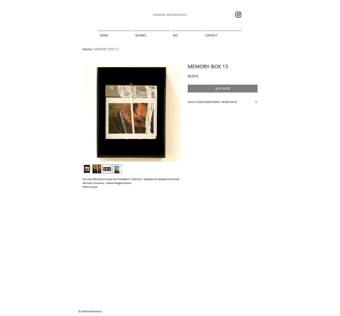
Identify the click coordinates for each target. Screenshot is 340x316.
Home (86, 49)
